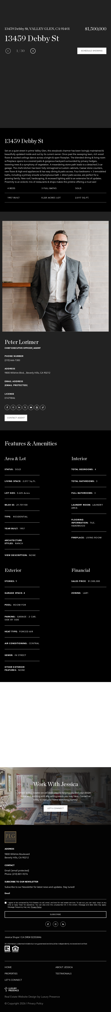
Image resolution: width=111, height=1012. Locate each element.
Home (8, 967)
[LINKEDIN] (19, 407)
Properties (11, 973)
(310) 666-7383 (12, 360)
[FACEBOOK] (7, 407)
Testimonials (64, 973)
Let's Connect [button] (55, 808)
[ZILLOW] (36, 407)
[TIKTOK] (42, 407)
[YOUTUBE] (31, 407)
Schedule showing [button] (92, 51)
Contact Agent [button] (16, 418)
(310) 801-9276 (20, 874)
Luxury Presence (50, 996)
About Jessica (64, 967)
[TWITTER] (25, 407)
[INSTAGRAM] (13, 407)
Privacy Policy (36, 907)
